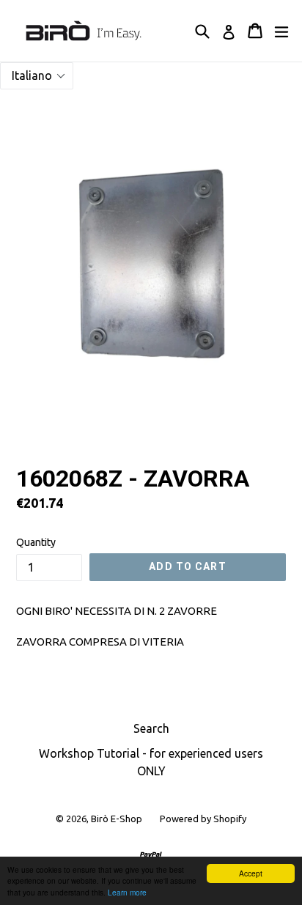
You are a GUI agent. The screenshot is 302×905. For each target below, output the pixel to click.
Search (151, 728)
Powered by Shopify (203, 818)
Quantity (36, 542)
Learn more (127, 892)
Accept (250, 873)
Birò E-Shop (116, 818)
